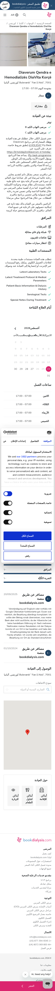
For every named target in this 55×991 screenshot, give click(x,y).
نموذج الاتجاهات (43, 683)
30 (15, 369)
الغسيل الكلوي (44, 918)
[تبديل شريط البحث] (24, 15)
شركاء (48, 891)
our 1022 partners (27, 456)
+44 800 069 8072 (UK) (40, 944)
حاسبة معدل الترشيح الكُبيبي (38, 914)
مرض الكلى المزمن (42, 903)
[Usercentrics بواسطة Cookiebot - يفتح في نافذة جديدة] (16, 433)
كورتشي (12, 23)
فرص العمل (46, 948)
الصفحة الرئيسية (44, 23)
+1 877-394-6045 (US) (40, 941)
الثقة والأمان (45, 970)
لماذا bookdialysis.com (41, 857)
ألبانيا (21, 23)
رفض (27, 555)
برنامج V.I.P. (45, 880)
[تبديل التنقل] (5, 15)
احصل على (5, 5)
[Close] (51, 5)
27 (32, 369)
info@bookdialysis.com (40, 937)
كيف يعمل (46, 853)
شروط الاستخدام (43, 980)
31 (48, 375)
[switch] (8, 503)
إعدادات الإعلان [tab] (18, 441)
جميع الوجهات (45, 869)
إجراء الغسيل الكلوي (42, 922)
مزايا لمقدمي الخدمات (41, 888)
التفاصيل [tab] (34, 441)
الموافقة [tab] (47, 441)
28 (26, 369)
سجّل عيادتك (45, 884)
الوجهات (30, 23)
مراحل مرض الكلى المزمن (39, 910)
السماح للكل (28, 536)
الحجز (31, 986)
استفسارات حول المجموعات (38, 861)
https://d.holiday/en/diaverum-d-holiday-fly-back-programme (29, 153)
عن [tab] (4, 441)
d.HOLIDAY (35, 145)
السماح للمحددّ (27, 545)
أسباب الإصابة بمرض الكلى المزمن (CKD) (32, 906)
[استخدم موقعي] (7, 689)
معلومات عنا (45, 965)
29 (21, 369)
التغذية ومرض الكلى (42, 925)
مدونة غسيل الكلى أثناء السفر (38, 865)
